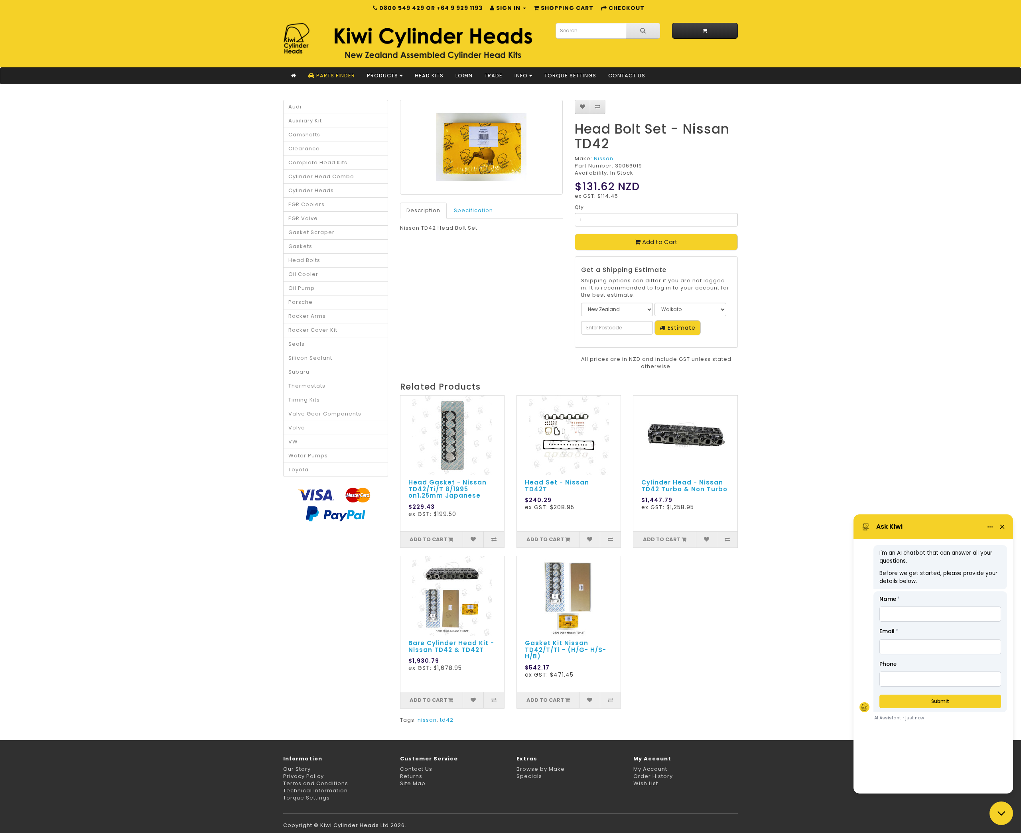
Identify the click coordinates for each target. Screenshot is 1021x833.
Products (383, 75)
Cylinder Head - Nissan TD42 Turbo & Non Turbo (684, 485)
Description (423, 210)
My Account (650, 769)
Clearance (304, 148)
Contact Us (626, 75)
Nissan (603, 158)
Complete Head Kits (317, 162)
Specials (529, 776)
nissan (427, 720)
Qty (579, 207)
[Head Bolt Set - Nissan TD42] (481, 147)
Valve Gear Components (324, 413)
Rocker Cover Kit (312, 330)
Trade (494, 75)
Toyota (298, 469)
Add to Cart (659, 242)
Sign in (508, 8)
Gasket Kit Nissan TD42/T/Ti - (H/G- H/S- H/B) (565, 649)
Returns (411, 776)
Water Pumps (308, 455)
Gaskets (300, 246)
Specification (473, 210)
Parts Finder (335, 75)
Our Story (297, 769)
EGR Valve (303, 218)
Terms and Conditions (315, 783)
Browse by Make (540, 769)
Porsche (300, 302)
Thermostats (306, 386)
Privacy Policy (303, 776)
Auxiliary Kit (305, 120)
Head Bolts (304, 260)
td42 (446, 720)
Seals (296, 344)
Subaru (298, 372)
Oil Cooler (303, 274)
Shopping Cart (566, 8)
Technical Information (315, 790)
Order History (653, 776)
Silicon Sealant (310, 358)
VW (293, 441)
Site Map (413, 783)
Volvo (296, 427)
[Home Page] (293, 76)
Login (464, 75)
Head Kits (429, 75)
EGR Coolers (306, 204)
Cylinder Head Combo (321, 176)
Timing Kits (304, 400)
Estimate (681, 328)
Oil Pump (301, 288)
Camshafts (304, 134)
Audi (295, 106)
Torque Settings (570, 75)
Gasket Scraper (311, 232)
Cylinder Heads (311, 190)
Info (521, 75)
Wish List (645, 783)
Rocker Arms (307, 316)
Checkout (626, 8)
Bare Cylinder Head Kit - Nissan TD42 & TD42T (451, 646)
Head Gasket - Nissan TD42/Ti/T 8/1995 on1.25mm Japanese (447, 489)
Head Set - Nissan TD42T (557, 485)
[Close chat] (1001, 813)
